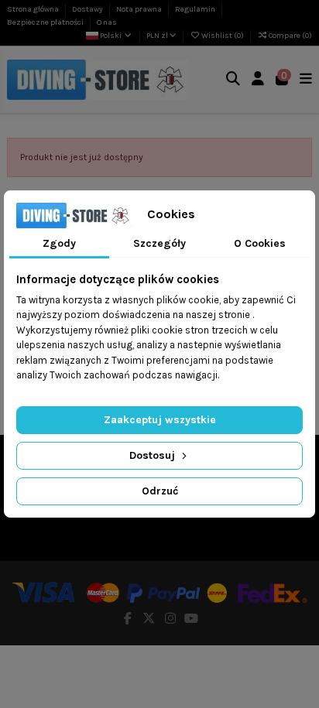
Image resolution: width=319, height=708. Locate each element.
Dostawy (88, 9)
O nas (107, 22)
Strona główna (33, 9)
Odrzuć (160, 491)
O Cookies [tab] (260, 243)
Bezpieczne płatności (46, 22)
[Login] (258, 80)
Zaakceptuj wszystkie (160, 419)
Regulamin (196, 9)
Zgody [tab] (59, 243)
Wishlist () (222, 35)
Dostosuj (153, 455)
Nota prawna (139, 9)
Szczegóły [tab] (159, 243)
